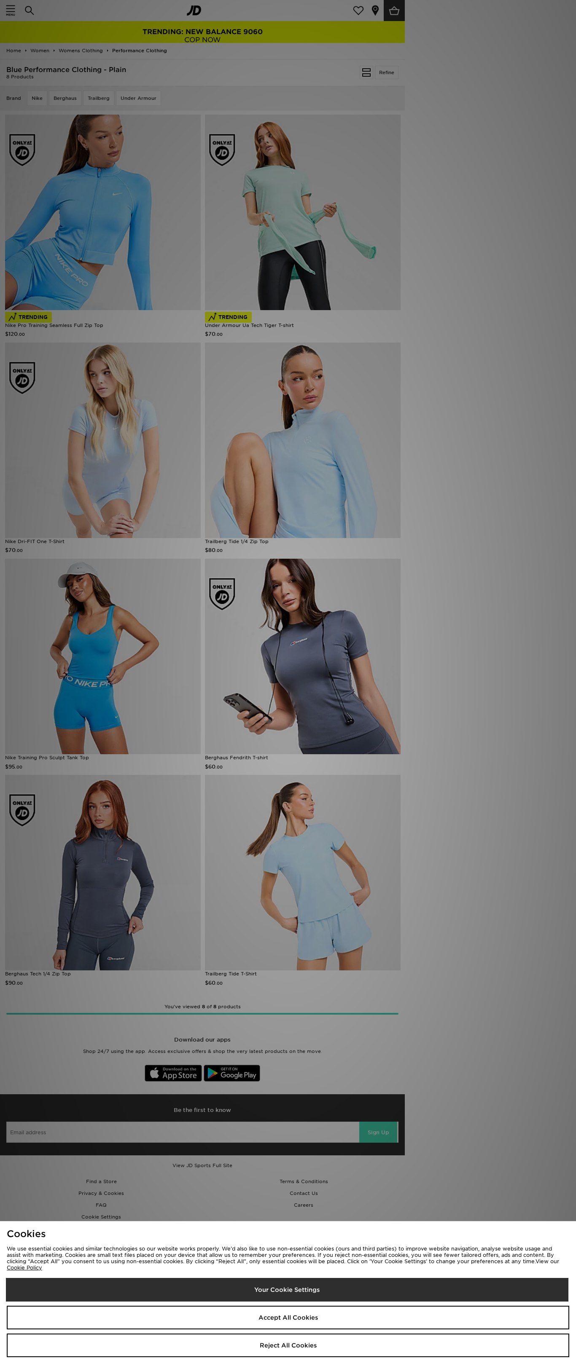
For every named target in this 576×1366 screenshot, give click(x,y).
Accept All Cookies (288, 1317)
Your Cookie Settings (287, 1289)
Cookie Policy (24, 1267)
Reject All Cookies (288, 1345)
